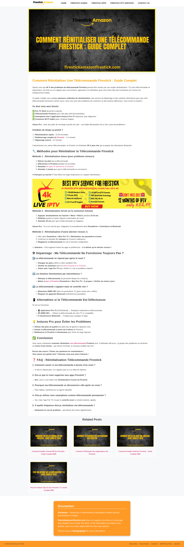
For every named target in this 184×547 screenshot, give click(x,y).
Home (63, 3)
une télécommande (78, 343)
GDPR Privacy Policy (166, 544)
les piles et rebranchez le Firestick (60, 167)
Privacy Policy (133, 544)
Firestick (60, 137)
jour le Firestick (52, 281)
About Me (177, 544)
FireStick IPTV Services (122, 3)
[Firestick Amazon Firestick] (43, 3)
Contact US (144, 3)
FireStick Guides (79, 3)
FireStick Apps (99, 3)
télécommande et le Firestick (74, 266)
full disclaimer (79, 531)
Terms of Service (144, 544)
